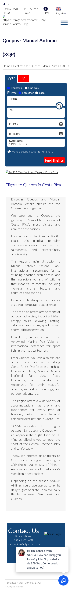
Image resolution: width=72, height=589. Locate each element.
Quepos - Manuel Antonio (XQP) (50, 65)
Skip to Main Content (37, 1)
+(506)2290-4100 (13, 583)
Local (42, 92)
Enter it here (45, 151)
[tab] (11, 79)
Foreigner (28, 92)
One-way (33, 87)
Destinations (20, 65)
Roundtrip (17, 87)
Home (6, 65)
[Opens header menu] (64, 23)
